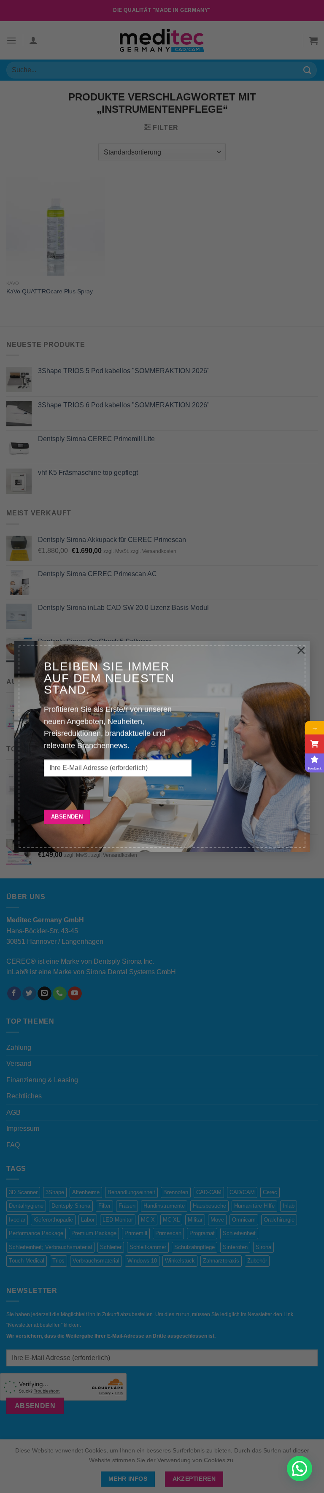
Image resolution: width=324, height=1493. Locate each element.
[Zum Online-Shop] (314, 743)
